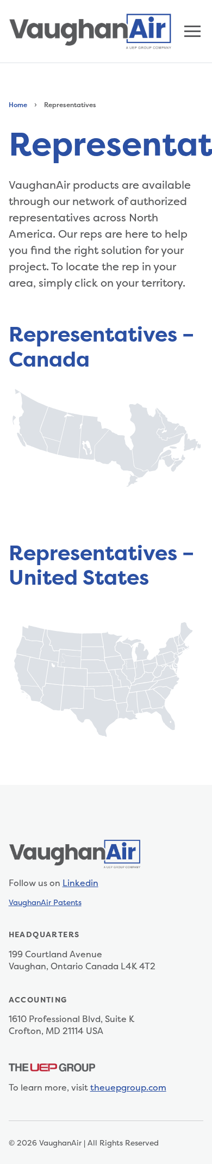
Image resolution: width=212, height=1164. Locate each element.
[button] (192, 31)
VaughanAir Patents (45, 902)
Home (18, 104)
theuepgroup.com (128, 1087)
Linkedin (80, 883)
